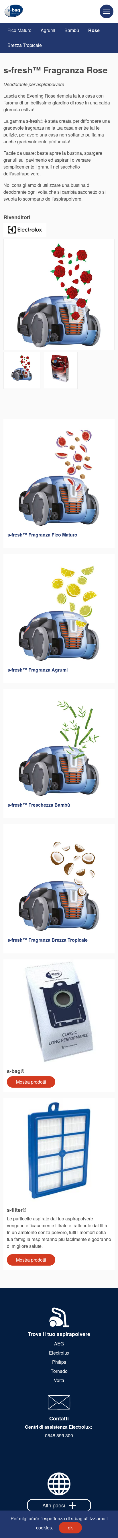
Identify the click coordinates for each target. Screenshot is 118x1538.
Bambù (71, 30)
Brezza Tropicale (24, 45)
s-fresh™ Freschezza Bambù (38, 804)
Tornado (59, 1371)
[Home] (11, 11)
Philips (59, 1362)
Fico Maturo (19, 30)
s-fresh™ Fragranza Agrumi (37, 669)
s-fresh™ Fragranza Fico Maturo (42, 534)
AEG (59, 1343)
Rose (94, 30)
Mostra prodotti (31, 1081)
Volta (59, 1380)
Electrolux (59, 1352)
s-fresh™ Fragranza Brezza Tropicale (47, 940)
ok (70, 1527)
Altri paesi (53, 1505)
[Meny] (106, 11)
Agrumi (48, 30)
